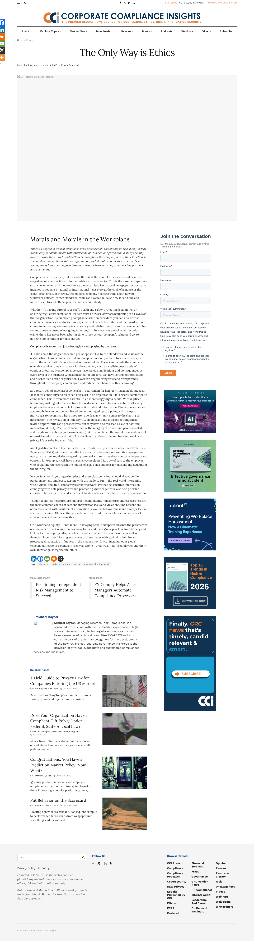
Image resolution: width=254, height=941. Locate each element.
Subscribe (226, 31)
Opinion (221, 863)
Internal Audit (200, 895)
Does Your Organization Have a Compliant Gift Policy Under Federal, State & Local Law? (59, 721)
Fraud (195, 871)
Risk (219, 881)
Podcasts (166, 31)
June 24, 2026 (63, 776)
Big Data (43, 564)
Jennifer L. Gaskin (42, 776)
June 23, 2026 (69, 805)
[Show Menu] (18, 3)
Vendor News (78, 31)
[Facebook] (40, 559)
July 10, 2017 (50, 65)
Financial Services (197, 865)
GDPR (77, 564)
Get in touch (47, 890)
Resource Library (222, 875)
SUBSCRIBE (171, 3)
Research (127, 31)
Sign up (46, 894)
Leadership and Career (199, 901)
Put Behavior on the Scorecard (58, 800)
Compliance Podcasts (175, 875)
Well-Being (223, 901)
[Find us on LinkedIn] (129, 3)
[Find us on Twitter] (124, 3)
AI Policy (43, 868)
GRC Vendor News (199, 883)
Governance (199, 876)
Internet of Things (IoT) (96, 564)
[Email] (47, 559)
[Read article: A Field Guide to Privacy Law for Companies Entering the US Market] (124, 691)
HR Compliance (201, 890)
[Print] (54, 559)
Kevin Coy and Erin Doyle (45, 688)
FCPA (170, 908)
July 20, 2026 (69, 688)
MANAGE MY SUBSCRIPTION (222, 3)
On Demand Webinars (199, 910)
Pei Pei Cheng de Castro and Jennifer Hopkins (56, 731)
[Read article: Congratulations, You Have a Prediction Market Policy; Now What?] (124, 773)
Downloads (103, 31)
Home (20, 40)
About (25, 31)
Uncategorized (225, 886)
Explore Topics (49, 31)
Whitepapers (224, 906)
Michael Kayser (29, 65)
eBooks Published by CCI (176, 895)
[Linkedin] (34, 559)
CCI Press (173, 863)
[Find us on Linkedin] (105, 863)
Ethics (29, 40)
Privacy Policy (26, 868)
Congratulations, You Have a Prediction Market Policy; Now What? (58, 765)
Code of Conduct (61, 564)
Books (146, 31)
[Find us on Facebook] (120, 3)
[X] (61, 559)
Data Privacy (175, 886)
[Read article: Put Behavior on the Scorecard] (124, 814)
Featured (74, 65)
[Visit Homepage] (127, 16)
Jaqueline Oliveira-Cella (45, 805)
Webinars (187, 31)
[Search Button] (25, 3)
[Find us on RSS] (134, 3)
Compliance (175, 868)
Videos (206, 31)
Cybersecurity (176, 881)
